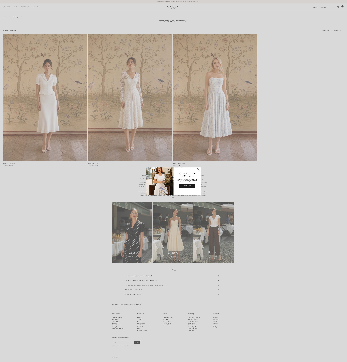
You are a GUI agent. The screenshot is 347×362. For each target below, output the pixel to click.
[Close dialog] (198, 169)
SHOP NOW (187, 186)
